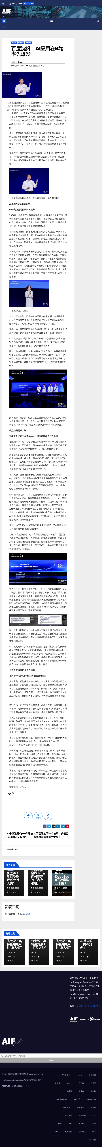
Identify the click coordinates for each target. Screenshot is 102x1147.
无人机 (93, 1107)
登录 (4, 26)
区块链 (81, 1091)
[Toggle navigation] (51, 21)
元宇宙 (81, 1083)
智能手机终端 (61, 1099)
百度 (30, 65)
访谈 (60, 1123)
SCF (56, 1131)
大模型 (79, 1075)
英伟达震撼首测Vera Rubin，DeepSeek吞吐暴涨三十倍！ (62, 873)
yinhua (19, 62)
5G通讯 (69, 1091)
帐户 (94, 1131)
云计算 (93, 1083)
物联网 (57, 1083)
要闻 (94, 1115)
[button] (98, 20)
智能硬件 (66, 1107)
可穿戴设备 (91, 1099)
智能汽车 (77, 1099)
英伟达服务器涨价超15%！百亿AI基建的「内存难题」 (38, 875)
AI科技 (14, 43)
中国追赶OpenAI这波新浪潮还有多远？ (20, 835)
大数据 (93, 1091)
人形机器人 (66, 1075)
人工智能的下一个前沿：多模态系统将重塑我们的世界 (51, 835)
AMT (94, 1123)
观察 (70, 1123)
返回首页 (92, 1139)
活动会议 (82, 1131)
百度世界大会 (38, 65)
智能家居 (80, 1107)
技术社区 (82, 1123)
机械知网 (68, 1131)
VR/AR (69, 1083)
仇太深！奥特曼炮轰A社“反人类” (13, 878)
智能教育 (28, 43)
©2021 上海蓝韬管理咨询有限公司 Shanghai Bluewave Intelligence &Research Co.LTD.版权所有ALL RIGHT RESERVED (23, 1080)
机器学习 (92, 1075)
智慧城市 (21, 43)
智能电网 (82, 1115)
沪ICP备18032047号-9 (89, 1006)
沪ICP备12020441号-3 (20, 1086)
